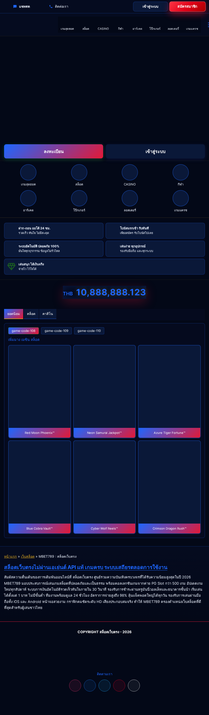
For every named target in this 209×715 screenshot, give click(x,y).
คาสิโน (47, 314)
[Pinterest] (119, 686)
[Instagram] (75, 686)
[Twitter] (104, 686)
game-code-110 (89, 331)
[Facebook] (90, 686)
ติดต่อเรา (61, 6)
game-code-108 (23, 331)
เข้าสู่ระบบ (150, 6)
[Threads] (134, 686)
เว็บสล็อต (28, 556)
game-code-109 (56, 331)
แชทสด (24, 6)
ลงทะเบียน (54, 151)
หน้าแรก (10, 556)
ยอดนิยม (13, 314)
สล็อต (31, 314)
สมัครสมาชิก (187, 6)
